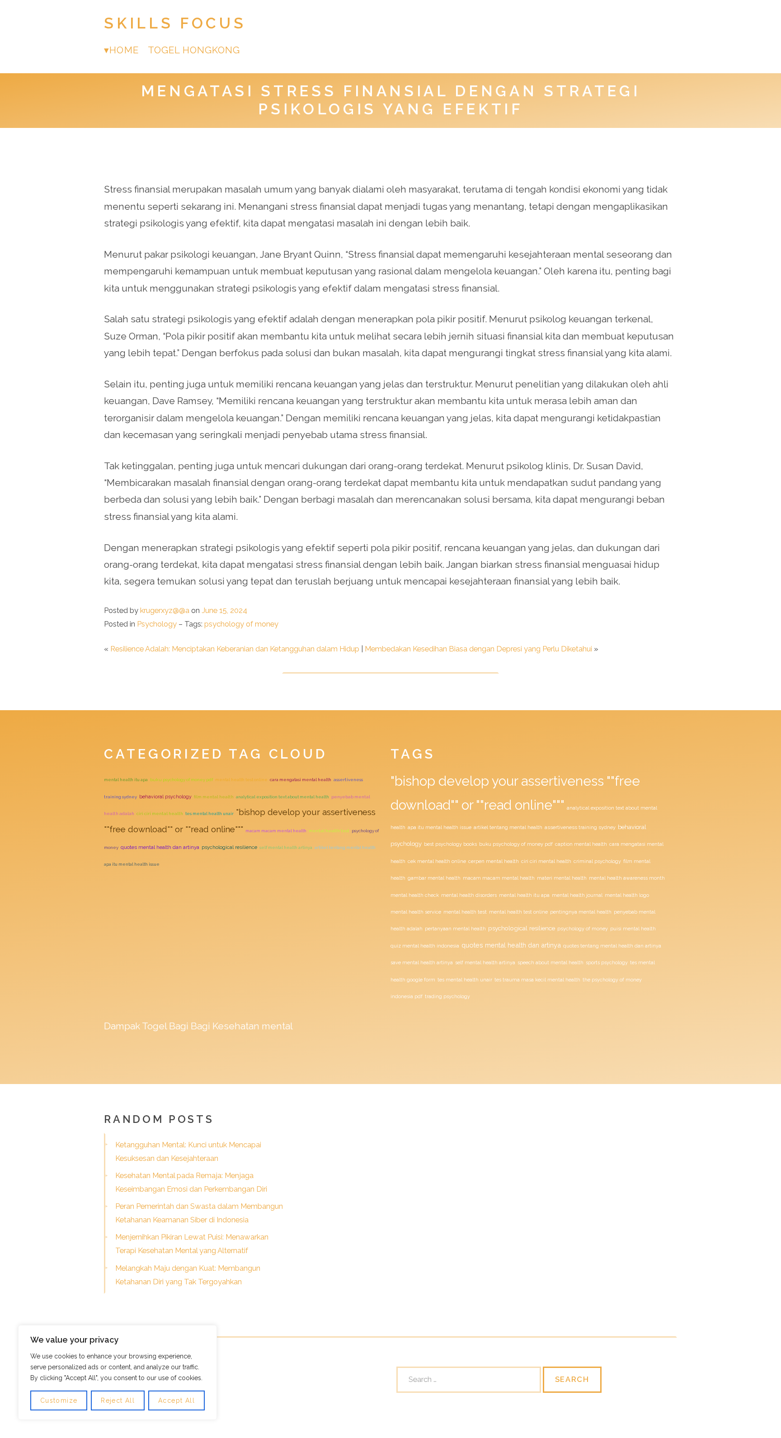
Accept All (176, 1400)
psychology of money (241, 623)
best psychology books (450, 844)
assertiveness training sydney (580, 827)
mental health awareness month (627, 878)
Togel (154, 1026)
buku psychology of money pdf (181, 779)
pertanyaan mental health (455, 928)
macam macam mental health (275, 830)
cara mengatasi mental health (300, 779)
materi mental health (562, 878)
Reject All (118, 1400)
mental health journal (577, 895)
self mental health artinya (285, 847)
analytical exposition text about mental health (282, 796)
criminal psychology (597, 861)
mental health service (415, 912)
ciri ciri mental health (159, 813)
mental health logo (627, 895)
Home (123, 50)
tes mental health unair (209, 813)
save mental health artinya (421, 962)
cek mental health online (437, 861)
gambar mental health (434, 878)
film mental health (214, 796)
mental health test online (241, 779)
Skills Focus (175, 23)
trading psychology (447, 996)
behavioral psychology (165, 796)
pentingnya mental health (581, 912)
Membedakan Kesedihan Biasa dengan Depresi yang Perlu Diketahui (478, 648)
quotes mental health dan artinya (160, 847)
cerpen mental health (493, 861)
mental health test (329, 830)
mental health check (414, 895)
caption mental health (581, 844)
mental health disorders (469, 895)
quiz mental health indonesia (424, 945)
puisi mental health (633, 928)
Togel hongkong (194, 50)
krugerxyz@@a (164, 610)
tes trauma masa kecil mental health (537, 979)
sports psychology (607, 962)
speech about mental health (550, 962)
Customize (59, 1400)
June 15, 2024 (224, 610)
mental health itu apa (126, 779)
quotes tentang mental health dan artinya (612, 945)
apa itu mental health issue (132, 864)
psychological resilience (229, 847)
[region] (117, 1372)
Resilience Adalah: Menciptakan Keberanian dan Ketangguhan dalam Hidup (234, 648)
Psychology (157, 623)
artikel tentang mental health (345, 847)
